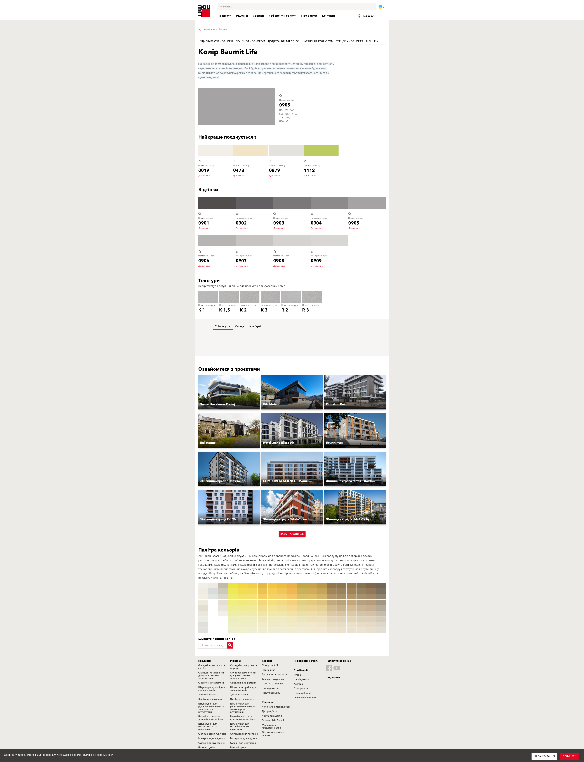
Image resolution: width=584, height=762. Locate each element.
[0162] (341, 591)
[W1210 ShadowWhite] (213, 591)
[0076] (282, 613)
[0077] (282, 619)
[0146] (322, 613)
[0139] (312, 630)
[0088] (292, 625)
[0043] (252, 596)
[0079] (282, 630)
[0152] (332, 591)
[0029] (233, 630)
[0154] (332, 602)
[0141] (322, 585)
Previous (198, 608)
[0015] (223, 591)
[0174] (351, 602)
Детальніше (204, 175)
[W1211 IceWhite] (213, 596)
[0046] (252, 613)
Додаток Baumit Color (283, 41)
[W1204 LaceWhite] (203, 608)
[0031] (243, 585)
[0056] (262, 613)
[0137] (312, 619)
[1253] (381, 596)
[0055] (262, 608)
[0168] (341, 625)
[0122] (302, 591)
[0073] (282, 596)
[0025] (233, 608)
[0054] (262, 602)
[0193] (371, 596)
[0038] (243, 625)
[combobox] (296, 6)
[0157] (332, 619)
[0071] (282, 585)
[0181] (361, 585)
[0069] (272, 630)
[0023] (233, 596)
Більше (371, 41)
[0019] (223, 613)
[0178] (351, 625)
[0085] (292, 608)
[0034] (243, 602)
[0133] (312, 596)
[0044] (252, 602)
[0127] (302, 619)
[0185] (361, 608)
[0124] (302, 602)
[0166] (341, 613)
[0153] (332, 596)
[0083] (292, 596)
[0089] (292, 630)
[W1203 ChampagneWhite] (203, 602)
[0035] (243, 608)
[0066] (272, 613)
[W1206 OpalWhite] (203, 619)
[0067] (272, 619)
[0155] (332, 608)
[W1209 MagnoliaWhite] (213, 585)
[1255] (381, 608)
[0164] (341, 602)
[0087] (292, 619)
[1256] (381, 613)
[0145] (322, 608)
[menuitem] (381, 6)
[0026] (233, 613)
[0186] (361, 613)
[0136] (312, 613)
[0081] (292, 585)
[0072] (282, 591)
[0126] (302, 613)
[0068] (272, 625)
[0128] (302, 625)
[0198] (371, 625)
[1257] (381, 619)
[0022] (233, 591)
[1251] (381, 585)
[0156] (332, 613)
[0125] (302, 608)
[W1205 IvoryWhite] (203, 613)
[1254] (381, 602)
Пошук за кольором (250, 41)
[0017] (223, 602)
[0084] (292, 602)
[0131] (312, 585)
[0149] (322, 630)
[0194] (371, 602)
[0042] (252, 591)
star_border (280, 95)
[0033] (243, 596)
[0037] (243, 619)
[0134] (312, 602)
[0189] (361, 630)
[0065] (272, 608)
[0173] (351, 596)
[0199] (371, 630)
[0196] (371, 613)
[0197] (371, 619)
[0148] (322, 625)
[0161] (341, 585)
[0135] (312, 608)
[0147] (322, 619)
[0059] (262, 630)
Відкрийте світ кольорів (216, 41)
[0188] (361, 625)
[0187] (361, 619)
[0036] (243, 613)
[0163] (341, 596)
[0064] (272, 602)
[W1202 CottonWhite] (203, 596)
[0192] (371, 591)
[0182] (361, 591)
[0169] (341, 630)
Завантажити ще (292, 534)
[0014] (223, 585)
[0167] (341, 619)
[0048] (252, 625)
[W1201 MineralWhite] (203, 591)
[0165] (341, 608)
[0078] (282, 625)
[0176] (351, 613)
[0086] (292, 613)
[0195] (371, 608)
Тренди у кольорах (349, 41)
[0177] (351, 619)
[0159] (332, 630)
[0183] (361, 596)
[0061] (272, 585)
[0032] (243, 591)
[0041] (252, 585)
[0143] (322, 596)
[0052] (262, 591)
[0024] (233, 602)
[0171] (351, 585)
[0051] (262, 585)
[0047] (252, 619)
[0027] (233, 619)
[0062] (272, 591)
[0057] (262, 619)
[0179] (351, 630)
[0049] (252, 630)
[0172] (351, 591)
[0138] (312, 625)
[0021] (233, 585)
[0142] (322, 591)
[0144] (322, 602)
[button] (229, 392)
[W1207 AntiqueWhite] (203, 625)
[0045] (252, 608)
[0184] (361, 602)
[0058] (262, 625)
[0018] (223, 608)
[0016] (223, 596)
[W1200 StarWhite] (203, 585)
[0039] (243, 630)
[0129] (302, 630)
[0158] (332, 625)
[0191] (371, 585)
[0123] (302, 596)
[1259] (381, 630)
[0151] (332, 585)
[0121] (302, 585)
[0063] (272, 596)
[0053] (262, 596)
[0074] (282, 602)
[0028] (233, 625)
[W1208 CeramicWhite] (203, 630)
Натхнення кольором (317, 41)
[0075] (282, 608)
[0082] (292, 591)
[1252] (381, 591)
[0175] (351, 608)
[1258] (381, 625)
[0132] (312, 591)
